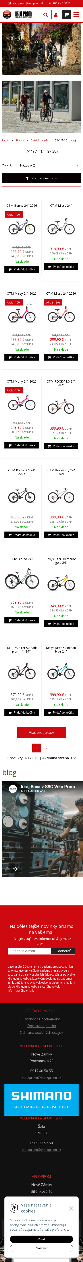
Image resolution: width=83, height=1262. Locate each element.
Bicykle (19, 140)
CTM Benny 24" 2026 (21, 205)
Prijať (41, 1239)
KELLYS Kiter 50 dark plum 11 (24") (22, 649)
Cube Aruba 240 (21, 559)
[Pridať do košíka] (21, 269)
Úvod (5, 140)
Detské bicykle (39, 140)
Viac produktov (41, 732)
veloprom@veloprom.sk (28, 3)
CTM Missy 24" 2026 (22, 293)
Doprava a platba (41, 1025)
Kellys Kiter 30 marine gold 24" (61, 560)
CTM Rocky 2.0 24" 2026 (21, 472)
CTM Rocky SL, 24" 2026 (61, 472)
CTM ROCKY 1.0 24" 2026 (61, 383)
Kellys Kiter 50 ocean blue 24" (61, 649)
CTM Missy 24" (61, 205)
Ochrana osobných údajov (41, 1032)
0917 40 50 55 (62, 3)
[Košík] (66, 14)
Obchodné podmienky (41, 1019)
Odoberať (63, 951)
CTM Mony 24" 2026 (22, 381)
